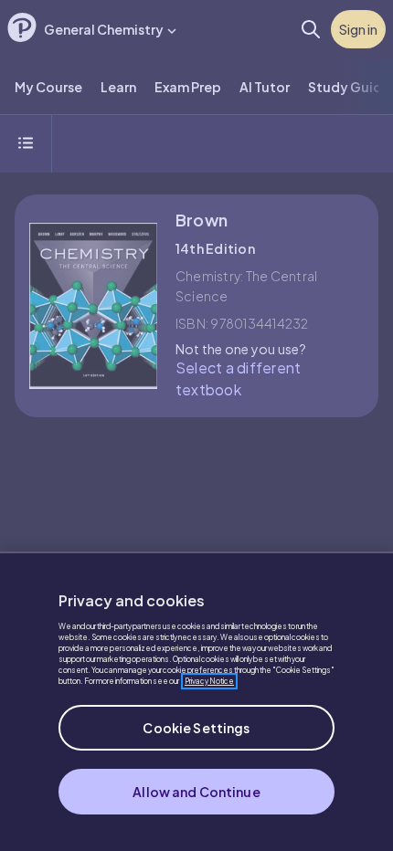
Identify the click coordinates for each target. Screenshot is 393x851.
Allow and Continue (196, 791)
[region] (196, 701)
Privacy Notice (209, 681)
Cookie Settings (196, 728)
